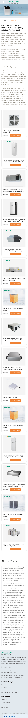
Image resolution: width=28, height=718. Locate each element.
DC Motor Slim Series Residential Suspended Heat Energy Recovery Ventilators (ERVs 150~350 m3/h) (12, 369)
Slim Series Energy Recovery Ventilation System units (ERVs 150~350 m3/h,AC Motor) (14, 486)
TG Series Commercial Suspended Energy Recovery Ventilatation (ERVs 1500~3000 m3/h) (13, 340)
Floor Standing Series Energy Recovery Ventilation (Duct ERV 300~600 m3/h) (13, 161)
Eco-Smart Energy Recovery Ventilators (12, 675)
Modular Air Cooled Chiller (8, 672)
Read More (5, 135)
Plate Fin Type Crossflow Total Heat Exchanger (13, 309)
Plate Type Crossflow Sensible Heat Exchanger (13, 515)
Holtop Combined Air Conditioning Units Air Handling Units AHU (14, 280)
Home (5, 20)
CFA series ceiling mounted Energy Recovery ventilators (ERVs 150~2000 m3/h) (13, 191)
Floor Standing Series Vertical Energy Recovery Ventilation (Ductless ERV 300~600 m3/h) (13, 457)
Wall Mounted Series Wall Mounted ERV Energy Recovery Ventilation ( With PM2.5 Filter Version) (14, 221)
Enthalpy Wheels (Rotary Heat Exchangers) (11, 131)
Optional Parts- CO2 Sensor (10, 397)
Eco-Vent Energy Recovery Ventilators (12, 670)
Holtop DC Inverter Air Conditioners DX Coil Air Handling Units (13, 545)
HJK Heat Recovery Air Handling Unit (11, 678)
